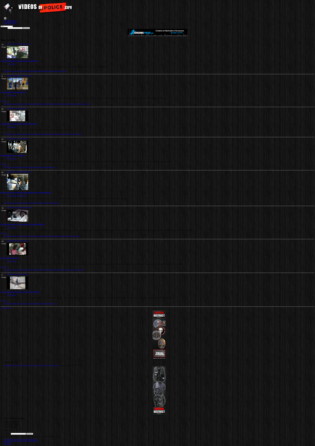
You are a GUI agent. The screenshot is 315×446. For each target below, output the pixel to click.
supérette (70, 104)
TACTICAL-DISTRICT (10, 22)
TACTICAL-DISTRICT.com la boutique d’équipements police (20, 439)
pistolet (34, 203)
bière (10, 104)
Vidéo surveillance (12, 64)
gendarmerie (39, 236)
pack (50, 303)
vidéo (60, 71)
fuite (32, 71)
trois (46, 203)
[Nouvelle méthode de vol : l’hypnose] (17, 152)
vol (62, 71)
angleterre (6, 303)
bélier (8, 236)
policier (55, 269)
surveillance (55, 71)
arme (4, 71)
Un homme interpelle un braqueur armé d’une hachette (19, 61)
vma (79, 134)
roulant (70, 134)
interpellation (55, 104)
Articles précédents (5, 308)
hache (35, 71)
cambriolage (17, 236)
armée (8, 134)
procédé (48, 167)
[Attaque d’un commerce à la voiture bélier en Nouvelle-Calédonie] (17, 221)
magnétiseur (39, 167)
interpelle (63, 134)
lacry (60, 104)
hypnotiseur (28, 167)
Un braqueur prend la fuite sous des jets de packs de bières (20, 292)
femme (29, 71)
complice (21, 71)
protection (49, 71)
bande (5, 236)
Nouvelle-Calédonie (48, 236)
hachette (39, 71)
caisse (12, 104)
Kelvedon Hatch (44, 303)
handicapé (54, 134)
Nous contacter (8, 444)
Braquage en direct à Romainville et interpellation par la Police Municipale (26, 193)
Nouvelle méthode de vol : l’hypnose (13, 155)
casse (25, 236)
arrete (16, 134)
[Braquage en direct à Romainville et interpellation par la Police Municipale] (17, 189)
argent (5, 134)
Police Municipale (11, 196)
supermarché (75, 104)
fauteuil (45, 134)
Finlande (41, 104)
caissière (16, 104)
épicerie (26, 71)
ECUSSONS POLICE (10, 20)
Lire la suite (4, 101)
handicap (49, 134)
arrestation (6, 104)
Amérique (6, 269)
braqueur (13, 71)
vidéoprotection (64, 269)
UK (52, 303)
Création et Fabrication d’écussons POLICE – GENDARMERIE (21, 441)
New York (46, 269)
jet (39, 303)
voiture (73, 236)
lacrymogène (64, 104)
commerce (25, 104)
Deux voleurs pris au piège (9, 258)
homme (43, 71)
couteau (31, 303)
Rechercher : (4, 28)
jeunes (25, 203)
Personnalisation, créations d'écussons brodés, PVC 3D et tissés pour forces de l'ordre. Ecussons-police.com (32, 365)
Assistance (6, 442)
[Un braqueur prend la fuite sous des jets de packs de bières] (17, 288)
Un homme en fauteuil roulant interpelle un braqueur (19, 124)
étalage (33, 104)
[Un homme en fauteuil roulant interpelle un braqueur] (17, 120)
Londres (33, 167)
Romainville (42, 203)
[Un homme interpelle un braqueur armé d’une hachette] (17, 57)
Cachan (17, 203)
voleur (64, 71)
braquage (8, 71)
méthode (44, 167)
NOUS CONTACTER (10, 23)
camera (17, 71)
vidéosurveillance (66, 236)
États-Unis (32, 269)
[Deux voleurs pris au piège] (17, 255)
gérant (19, 167)
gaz (46, 104)
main (46, 71)
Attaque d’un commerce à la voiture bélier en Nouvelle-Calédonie (22, 224)
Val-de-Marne (51, 203)
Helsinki (49, 104)
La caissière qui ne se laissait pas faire (13, 92)
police (37, 203)
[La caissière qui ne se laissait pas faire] (17, 89)
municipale (29, 203)
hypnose (23, 167)
